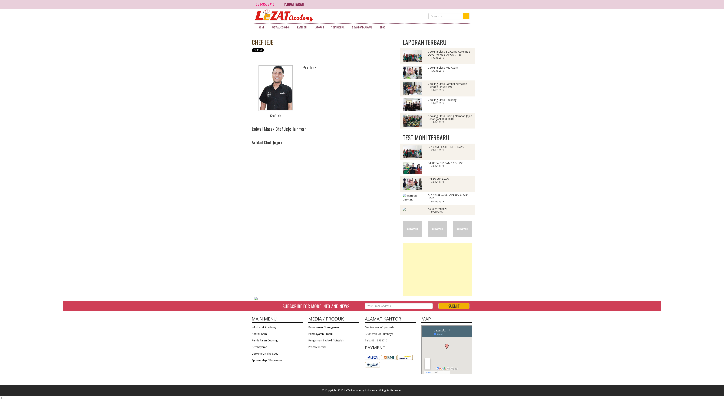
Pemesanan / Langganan (323, 327)
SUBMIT (454, 306)
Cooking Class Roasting (442, 100)
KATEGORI (302, 27)
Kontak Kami (259, 334)
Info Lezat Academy (264, 327)
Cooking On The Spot (265, 353)
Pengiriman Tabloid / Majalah (326, 340)
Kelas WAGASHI (437, 208)
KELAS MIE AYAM (438, 179)
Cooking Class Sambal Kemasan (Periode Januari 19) (447, 85)
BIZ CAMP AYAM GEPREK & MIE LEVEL (448, 197)
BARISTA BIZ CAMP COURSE (445, 163)
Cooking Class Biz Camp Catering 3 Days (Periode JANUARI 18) (449, 53)
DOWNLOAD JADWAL (362, 27)
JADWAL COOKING (281, 27)
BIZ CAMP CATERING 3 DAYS (446, 147)
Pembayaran (259, 347)
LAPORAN (319, 27)
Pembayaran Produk (320, 334)
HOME (261, 27)
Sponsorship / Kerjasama (267, 360)
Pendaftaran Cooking (265, 340)
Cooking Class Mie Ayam (443, 67)
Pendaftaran (294, 4)
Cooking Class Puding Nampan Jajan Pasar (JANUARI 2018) (450, 117)
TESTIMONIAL (337, 27)
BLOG (382, 27)
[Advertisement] (437, 269)
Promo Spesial (317, 347)
